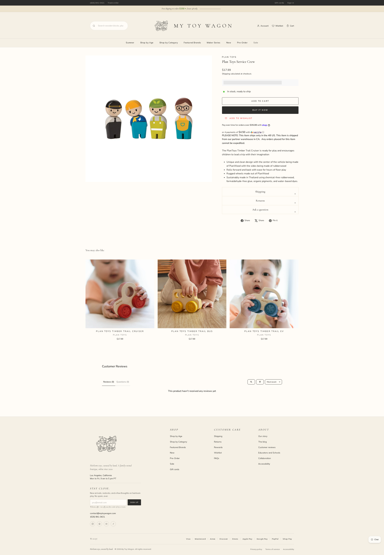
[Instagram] (92, 523)
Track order (113, 3)
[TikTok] (113, 523)
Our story (262, 436)
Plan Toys (229, 57)
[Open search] (251, 381)
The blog (262, 441)
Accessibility (264, 463)
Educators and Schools (269, 452)
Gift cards (279, 3)
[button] (260, 132)
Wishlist (279, 25)
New (228, 42)
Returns (260, 200)
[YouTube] (106, 523)
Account (264, 25)
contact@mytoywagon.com (103, 513)
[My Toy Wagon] (126, 444)
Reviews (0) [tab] (108, 381)
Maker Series (213, 42)
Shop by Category (168, 42)
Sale (256, 42)
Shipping (226, 73)
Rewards (218, 447)
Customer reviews (267, 447)
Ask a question (260, 209)
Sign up (134, 502)
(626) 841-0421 (97, 3)
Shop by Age (146, 42)
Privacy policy (256, 549)
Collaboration (264, 458)
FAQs (216, 458)
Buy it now (260, 110)
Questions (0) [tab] (122, 381)
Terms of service (272, 549)
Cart (292, 25)
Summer (130, 42)
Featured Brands (192, 42)
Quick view (120, 324)
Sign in (290, 3)
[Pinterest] (99, 523)
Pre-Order (242, 42)
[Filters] (260, 381)
